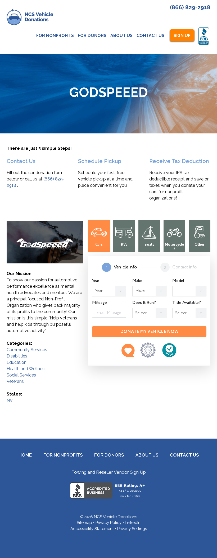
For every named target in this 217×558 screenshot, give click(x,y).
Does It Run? (144, 302)
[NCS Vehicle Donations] (30, 17)
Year (95, 280)
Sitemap (84, 522)
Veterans (15, 381)
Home (25, 455)
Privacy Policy (108, 522)
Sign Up (182, 35)
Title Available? (186, 302)
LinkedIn (133, 522)
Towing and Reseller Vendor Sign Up (108, 472)
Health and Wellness (27, 368)
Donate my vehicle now (149, 332)
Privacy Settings (132, 528)
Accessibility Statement (92, 528)
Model (178, 280)
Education (16, 362)
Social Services (21, 375)
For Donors (92, 35)
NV (10, 400)
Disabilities (17, 356)
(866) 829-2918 (190, 7)
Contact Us (150, 35)
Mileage (99, 302)
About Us (121, 35)
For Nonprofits (55, 35)
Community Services (27, 349)
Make (137, 280)
